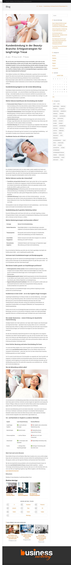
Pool (61, 135)
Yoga (61, 159)
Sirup (64, 140)
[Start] (37, 6)
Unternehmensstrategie (58, 152)
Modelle (55, 133)
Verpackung (61, 154)
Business (27, 57)
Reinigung (55, 137)
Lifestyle (62, 128)
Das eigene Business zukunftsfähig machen (26, 536)
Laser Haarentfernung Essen (12, 470)
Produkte (54, 60)
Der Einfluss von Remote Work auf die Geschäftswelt (12, 537)
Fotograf (55, 116)
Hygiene (55, 123)
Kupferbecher (62, 125)
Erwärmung (63, 111)
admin (9, 57)
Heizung (55, 120)
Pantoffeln (55, 135)
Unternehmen (56, 150)
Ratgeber (54, 63)
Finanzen (61, 113)
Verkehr (55, 154)
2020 (54, 103)
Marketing (54, 58)
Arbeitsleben (56, 106)
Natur (60, 133)
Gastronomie (62, 116)
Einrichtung (56, 111)
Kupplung (55, 128)
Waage (63, 157)
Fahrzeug (55, 113)
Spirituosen (60, 142)
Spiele (54, 142)
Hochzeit (61, 120)
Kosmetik (55, 125)
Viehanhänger (56, 157)
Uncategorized (55, 68)
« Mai (53, 97)
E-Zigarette (61, 108)
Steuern (60, 145)
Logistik (55, 130)
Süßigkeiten (56, 147)
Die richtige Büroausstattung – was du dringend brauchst (41, 537)
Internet (61, 123)
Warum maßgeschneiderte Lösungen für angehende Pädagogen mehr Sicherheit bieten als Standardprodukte (59, 25)
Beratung (63, 106)
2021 (58, 103)
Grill (54, 118)
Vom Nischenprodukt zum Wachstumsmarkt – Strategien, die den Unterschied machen (59, 35)
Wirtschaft (55, 159)
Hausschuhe (60, 118)
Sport (54, 145)
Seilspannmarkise (57, 140)
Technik (53, 65)
